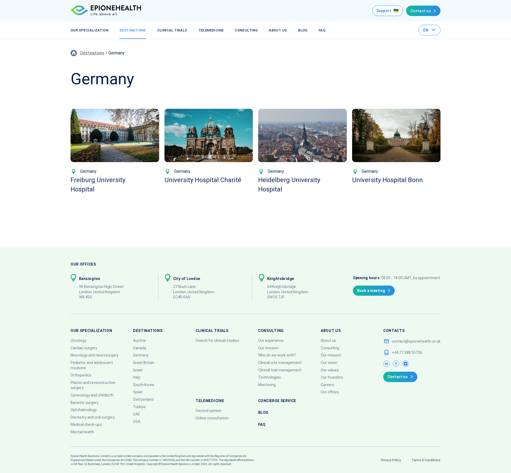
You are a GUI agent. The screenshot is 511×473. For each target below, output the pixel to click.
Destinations (132, 30)
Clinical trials (172, 30)
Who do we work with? (277, 355)
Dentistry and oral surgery (93, 417)
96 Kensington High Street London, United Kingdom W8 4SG (102, 291)
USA (136, 421)
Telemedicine (211, 30)
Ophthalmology (84, 410)
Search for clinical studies (217, 340)
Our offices (330, 392)
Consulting (246, 30)
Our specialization (89, 30)
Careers (327, 385)
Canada (139, 348)
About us (278, 30)
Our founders (332, 377)
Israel (137, 370)
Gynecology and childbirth (92, 395)
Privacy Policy (391, 460)
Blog (302, 30)
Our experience (271, 340)
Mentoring (267, 385)
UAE (136, 414)
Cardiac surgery (84, 348)
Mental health (82, 432)
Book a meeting (371, 290)
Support (384, 11)
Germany (141, 355)
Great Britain (143, 362)
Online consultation (212, 418)
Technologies (269, 377)
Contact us (420, 11)
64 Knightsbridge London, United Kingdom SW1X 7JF (287, 291)
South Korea (143, 385)
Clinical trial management (280, 370)
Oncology (78, 340)
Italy (136, 377)
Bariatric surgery (84, 402)
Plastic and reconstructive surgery (93, 385)
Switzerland (143, 399)
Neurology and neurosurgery (94, 355)
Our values (330, 370)
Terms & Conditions (425, 460)
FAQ (322, 30)
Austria (139, 340)
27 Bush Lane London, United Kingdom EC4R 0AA (193, 291)
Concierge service (277, 401)
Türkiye (139, 407)
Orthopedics (81, 375)
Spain (138, 392)
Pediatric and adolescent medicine (92, 365)
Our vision (329, 362)
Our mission (268, 348)
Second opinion (208, 410)
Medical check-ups (86, 424)
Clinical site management (280, 362)
